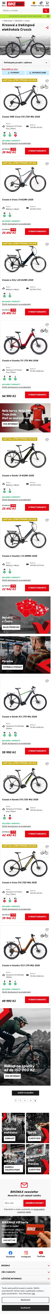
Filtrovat (15, 73)
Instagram (26, 1257)
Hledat (46, 10)
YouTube (41, 1256)
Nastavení (25, 1300)
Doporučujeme (39, 73)
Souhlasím (25, 1308)
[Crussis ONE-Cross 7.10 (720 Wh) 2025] (44, 853)
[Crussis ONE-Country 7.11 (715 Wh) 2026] (44, 331)
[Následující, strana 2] (35, 1101)
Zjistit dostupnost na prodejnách (16, 143)
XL (15, 133)
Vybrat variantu (37, 151)
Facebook (10, 1257)
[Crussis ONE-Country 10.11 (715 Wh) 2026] (44, 936)
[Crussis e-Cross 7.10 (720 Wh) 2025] (44, 87)
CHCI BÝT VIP (9, 1240)
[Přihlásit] (34, 4)
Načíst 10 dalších (25, 1093)
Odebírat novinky (34, 1203)
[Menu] (4, 4)
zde (33, 1294)
